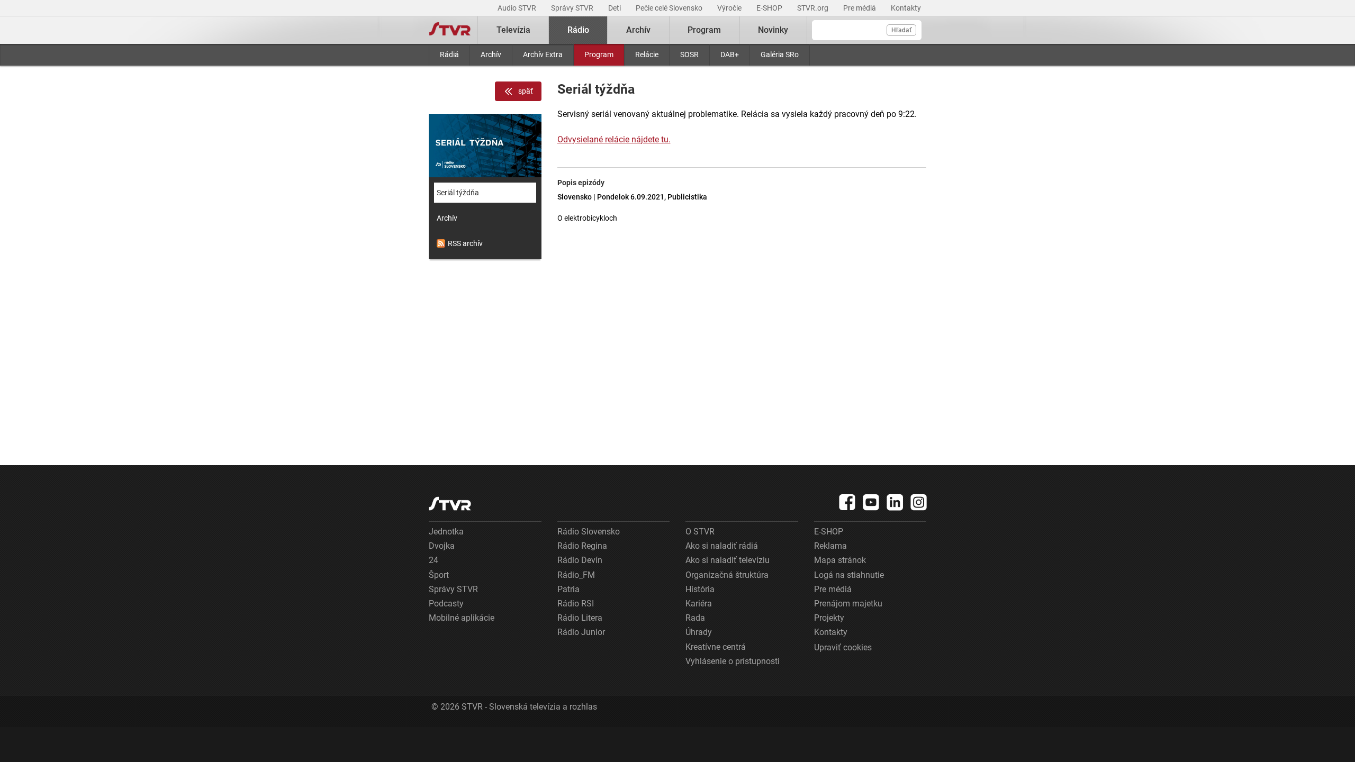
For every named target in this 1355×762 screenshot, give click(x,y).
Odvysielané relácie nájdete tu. (614, 139)
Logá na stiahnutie (849, 575)
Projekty (829, 618)
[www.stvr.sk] (450, 503)
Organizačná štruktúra (727, 575)
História (700, 589)
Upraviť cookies (843, 647)
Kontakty (906, 8)
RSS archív (465, 243)
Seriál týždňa (458, 192)
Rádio (578, 30)
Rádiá (449, 54)
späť (525, 91)
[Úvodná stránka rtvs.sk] (450, 30)
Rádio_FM (576, 575)
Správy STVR (573, 8)
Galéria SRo (780, 54)
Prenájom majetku (848, 603)
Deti (615, 8)
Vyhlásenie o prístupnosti (732, 661)
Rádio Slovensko (588, 532)
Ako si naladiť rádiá (721, 546)
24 (433, 560)
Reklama (830, 546)
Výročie (730, 8)
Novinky (773, 30)
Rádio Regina (582, 546)
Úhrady (698, 632)
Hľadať (901, 30)
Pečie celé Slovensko (670, 8)
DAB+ (729, 54)
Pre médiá (860, 8)
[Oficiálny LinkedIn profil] (895, 502)
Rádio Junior (581, 632)
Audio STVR (518, 8)
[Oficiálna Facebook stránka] (847, 502)
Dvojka (442, 546)
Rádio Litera (579, 618)
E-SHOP (770, 8)
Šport (439, 575)
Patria (568, 589)
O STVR (700, 532)
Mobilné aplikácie (461, 618)
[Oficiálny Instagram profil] (918, 502)
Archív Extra (543, 54)
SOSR (689, 54)
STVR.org (813, 8)
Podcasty (446, 603)
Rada (695, 618)
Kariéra (698, 603)
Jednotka (446, 532)
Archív (491, 54)
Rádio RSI (575, 603)
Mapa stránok (840, 560)
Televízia (513, 30)
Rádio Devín (579, 560)
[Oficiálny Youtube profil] (871, 502)
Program (598, 54)
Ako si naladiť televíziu (727, 560)
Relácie (646, 54)
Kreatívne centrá (715, 647)
